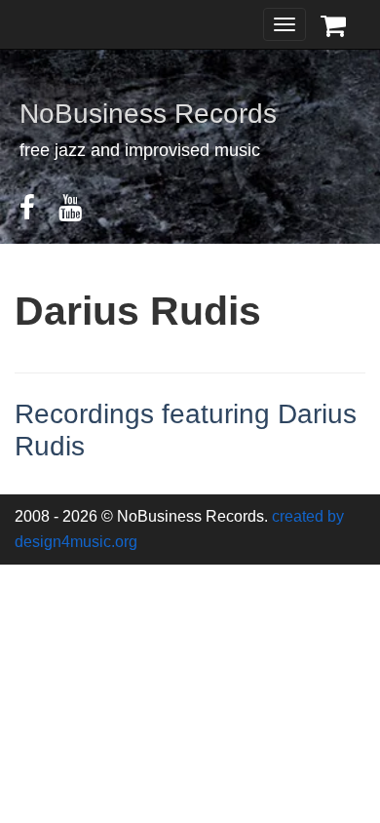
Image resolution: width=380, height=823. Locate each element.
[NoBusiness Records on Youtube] (79, 212)
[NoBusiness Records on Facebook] (37, 212)
